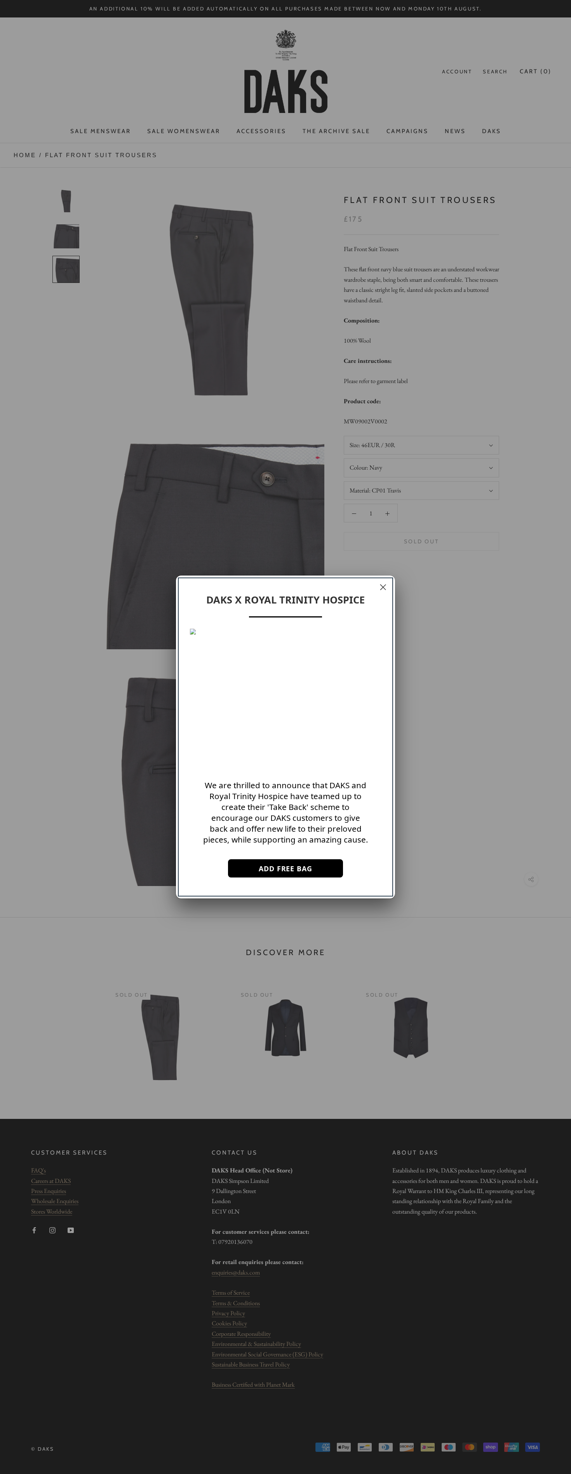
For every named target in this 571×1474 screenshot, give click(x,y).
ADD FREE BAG (285, 868)
